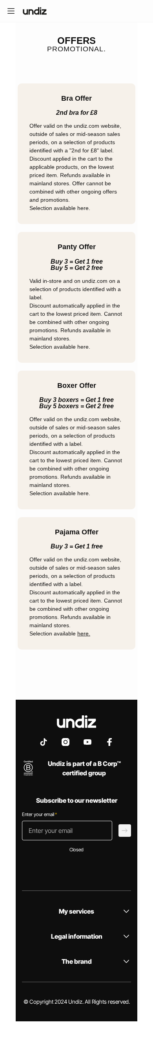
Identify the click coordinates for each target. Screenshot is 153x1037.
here (83, 208)
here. (83, 633)
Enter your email (39, 814)
